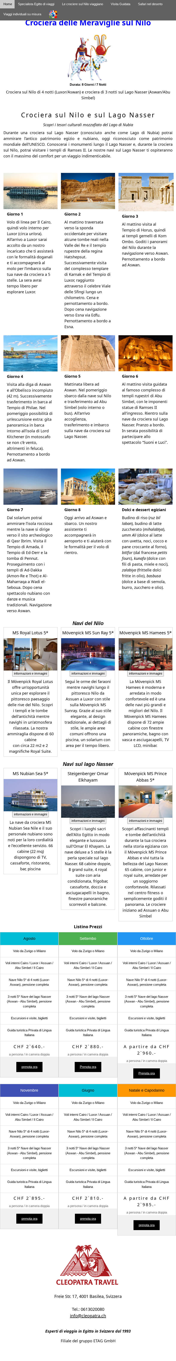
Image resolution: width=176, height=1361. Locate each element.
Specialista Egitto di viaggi (36, 4)
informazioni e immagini (30, 673)
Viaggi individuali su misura (22, 14)
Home (7, 4)
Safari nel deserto (150, 4)
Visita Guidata (120, 4)
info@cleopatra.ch (88, 1316)
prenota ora (29, 1067)
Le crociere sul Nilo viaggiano (82, 4)
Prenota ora (88, 1067)
